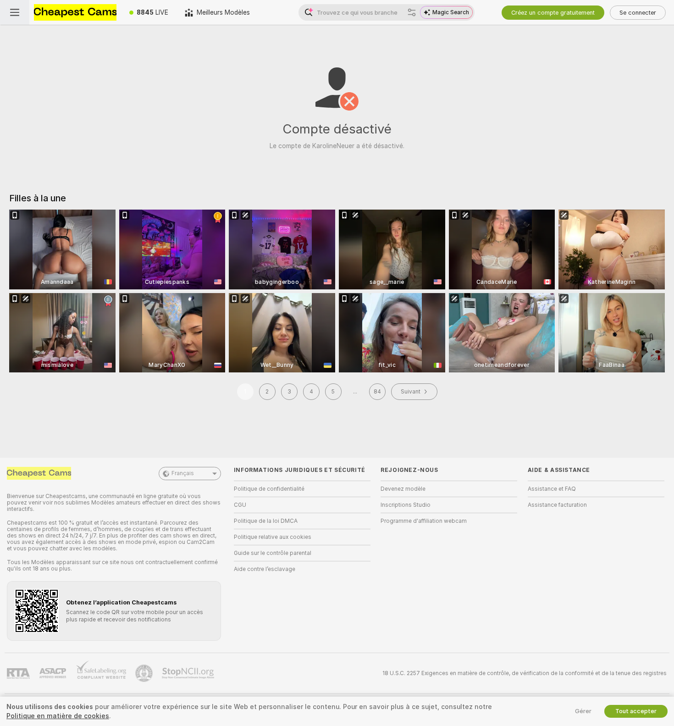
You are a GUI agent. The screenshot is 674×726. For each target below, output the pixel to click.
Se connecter (637, 12)
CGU (240, 505)
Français (182, 473)
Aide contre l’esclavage (264, 569)
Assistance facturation (557, 505)
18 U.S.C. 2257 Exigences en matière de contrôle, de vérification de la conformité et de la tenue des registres (524, 673)
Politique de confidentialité (269, 489)
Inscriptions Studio (406, 505)
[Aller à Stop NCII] (189, 673)
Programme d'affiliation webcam (424, 521)
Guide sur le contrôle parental (272, 553)
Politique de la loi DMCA (266, 521)
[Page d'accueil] (75, 12)
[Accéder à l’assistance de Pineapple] (145, 673)
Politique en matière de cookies (57, 716)
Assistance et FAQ (552, 489)
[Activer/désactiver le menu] (14, 12)
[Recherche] (411, 12)
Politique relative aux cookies (272, 537)
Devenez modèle (403, 489)
